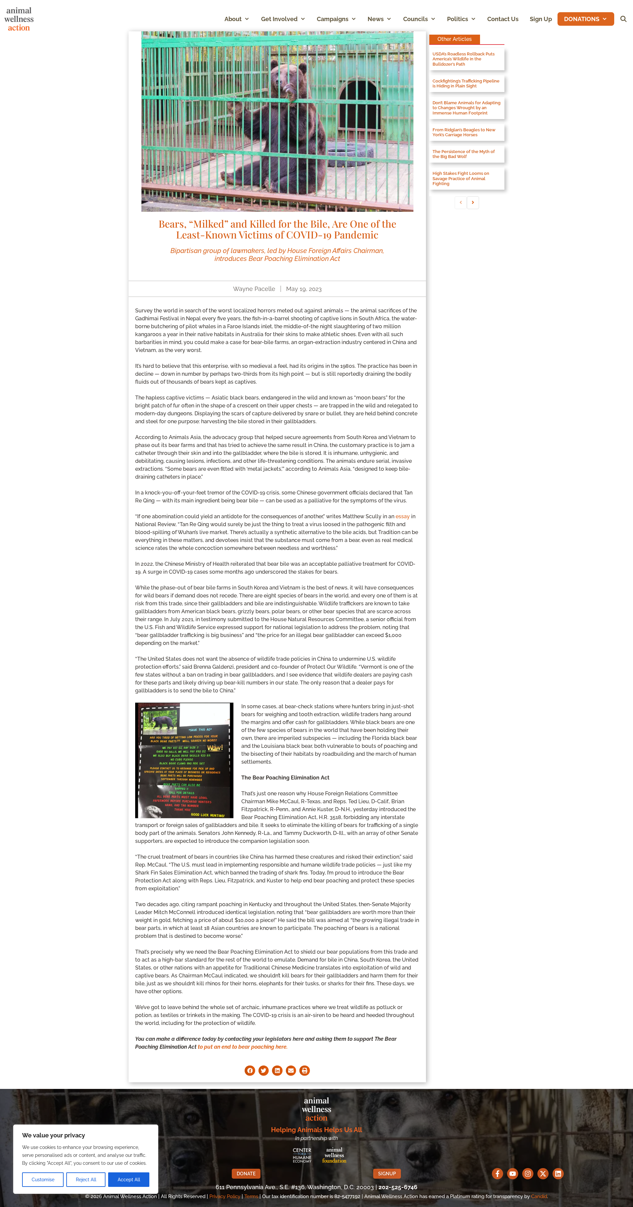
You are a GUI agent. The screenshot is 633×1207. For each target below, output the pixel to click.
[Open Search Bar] (623, 19)
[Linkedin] (558, 1173)
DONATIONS (581, 19)
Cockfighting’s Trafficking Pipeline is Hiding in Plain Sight (466, 84)
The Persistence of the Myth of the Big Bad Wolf (464, 154)
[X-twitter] (543, 1173)
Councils (415, 19)
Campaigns (332, 19)
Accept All (129, 1179)
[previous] (461, 202)
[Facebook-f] (497, 1173)
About (233, 19)
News (376, 19)
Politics (457, 19)
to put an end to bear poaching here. (243, 1047)
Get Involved (279, 19)
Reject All (86, 1179)
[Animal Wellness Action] (20, 19)
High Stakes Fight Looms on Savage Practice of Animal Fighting (461, 178)
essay (403, 516)
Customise (43, 1179)
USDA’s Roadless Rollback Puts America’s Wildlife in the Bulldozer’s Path (464, 59)
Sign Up (541, 19)
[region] (85, 1159)
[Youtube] (512, 1173)
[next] (473, 202)
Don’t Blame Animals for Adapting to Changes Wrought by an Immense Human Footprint (466, 107)
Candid (539, 1196)
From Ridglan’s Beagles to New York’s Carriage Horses (464, 132)
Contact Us (503, 19)
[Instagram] (527, 1173)
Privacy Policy (224, 1196)
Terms (251, 1196)
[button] (248, 19)
